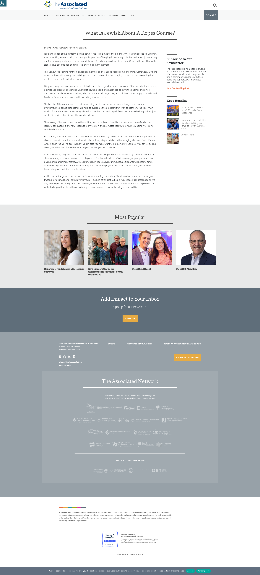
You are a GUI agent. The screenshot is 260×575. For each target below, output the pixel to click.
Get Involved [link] (78, 15)
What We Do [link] (62, 15)
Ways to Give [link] (127, 15)
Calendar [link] (113, 15)
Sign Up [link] (130, 318)
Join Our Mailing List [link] (178, 88)
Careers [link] (111, 344)
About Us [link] (48, 15)
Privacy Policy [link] (122, 554)
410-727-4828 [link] (65, 365)
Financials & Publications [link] (139, 344)
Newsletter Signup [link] (187, 357)
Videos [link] (101, 15)
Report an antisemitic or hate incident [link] (182, 344)
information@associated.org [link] (70, 362)
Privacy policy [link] (203, 571)
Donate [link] (211, 15)
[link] (3, 3)
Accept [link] (190, 571)
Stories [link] (92, 15)
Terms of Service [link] (136, 554)
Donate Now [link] (152, 542)
